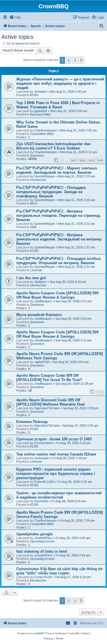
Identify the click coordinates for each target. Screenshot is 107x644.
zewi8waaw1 (43, 301)
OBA (33, 227)
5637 (73, 160)
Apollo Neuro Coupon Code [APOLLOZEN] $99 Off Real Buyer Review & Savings (57, 295)
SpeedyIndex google (34, 534)
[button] (81, 60)
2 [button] (69, 60)
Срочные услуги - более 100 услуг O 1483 (54, 439)
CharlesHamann (45, 130)
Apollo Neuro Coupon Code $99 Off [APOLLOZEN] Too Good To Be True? (49, 377)
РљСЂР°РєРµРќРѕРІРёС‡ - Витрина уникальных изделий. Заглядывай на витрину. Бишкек (59, 239)
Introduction (38, 179)
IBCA (33, 203)
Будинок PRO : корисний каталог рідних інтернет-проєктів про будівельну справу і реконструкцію (55, 473)
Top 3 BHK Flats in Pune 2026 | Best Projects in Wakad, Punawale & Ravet (58, 105)
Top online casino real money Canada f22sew (56, 454)
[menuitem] (15, 17)
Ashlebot (40, 91)
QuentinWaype (44, 176)
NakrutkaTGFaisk (46, 408)
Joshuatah (41, 458)
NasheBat (41, 501)
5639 (91, 160)
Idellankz (40, 281)
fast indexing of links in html (41, 551)
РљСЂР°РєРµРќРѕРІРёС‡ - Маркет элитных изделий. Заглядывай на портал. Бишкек (56, 170)
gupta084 (40, 111)
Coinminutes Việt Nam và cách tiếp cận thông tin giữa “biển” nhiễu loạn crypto (59, 571)
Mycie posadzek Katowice (39, 315)
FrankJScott (42, 577)
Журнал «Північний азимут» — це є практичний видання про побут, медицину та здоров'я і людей (60, 83)
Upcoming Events (42, 541)
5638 (82, 160)
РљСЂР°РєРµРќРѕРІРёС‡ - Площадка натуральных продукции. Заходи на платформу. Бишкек (51, 191)
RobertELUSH (44, 481)
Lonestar (36, 270)
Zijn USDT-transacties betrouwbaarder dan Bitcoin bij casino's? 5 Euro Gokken (53, 146)
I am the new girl (31, 278)
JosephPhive (43, 538)
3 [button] (75, 60)
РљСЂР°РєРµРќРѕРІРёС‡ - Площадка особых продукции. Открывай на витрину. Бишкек (58, 260)
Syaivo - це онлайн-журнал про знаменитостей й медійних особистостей (59, 495)
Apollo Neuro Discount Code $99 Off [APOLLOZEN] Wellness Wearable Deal (50, 402)
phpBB (38, 633)
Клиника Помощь (32, 422)
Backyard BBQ (40, 114)
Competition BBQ (42, 133)
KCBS (34, 95)
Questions (37, 155)
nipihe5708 (41, 362)
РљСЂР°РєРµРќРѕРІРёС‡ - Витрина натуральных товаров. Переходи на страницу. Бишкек (58, 215)
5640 (100, 160)
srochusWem (43, 443)
